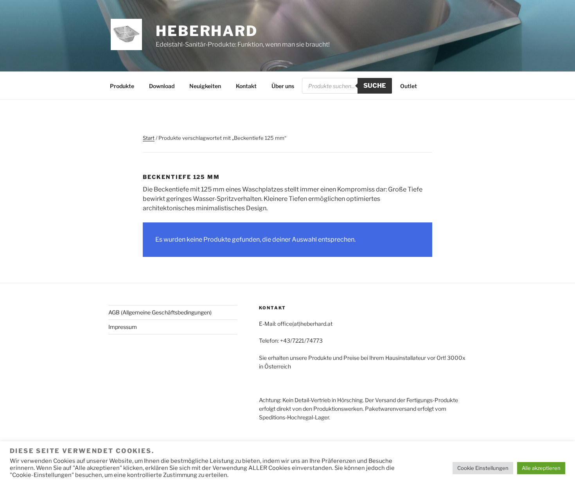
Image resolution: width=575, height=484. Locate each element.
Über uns (282, 86)
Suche (374, 85)
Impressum (122, 326)
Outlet (408, 86)
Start (149, 138)
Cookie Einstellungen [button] (483, 468)
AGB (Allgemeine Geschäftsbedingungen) (160, 312)
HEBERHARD (207, 31)
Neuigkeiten (205, 86)
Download (161, 86)
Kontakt (246, 86)
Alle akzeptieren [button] (541, 468)
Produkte (122, 86)
